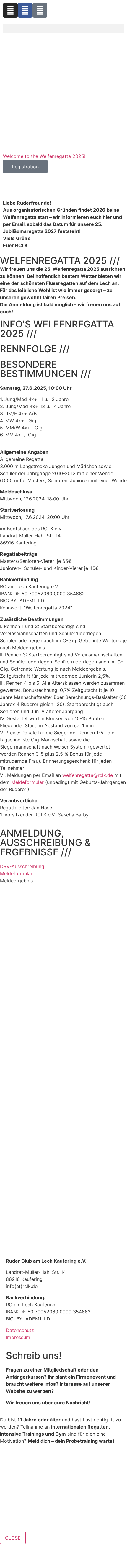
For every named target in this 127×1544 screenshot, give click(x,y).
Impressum (18, 1337)
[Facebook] (25, 10)
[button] (63, 28)
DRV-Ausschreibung (22, 866)
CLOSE (13, 1538)
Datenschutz (20, 1330)
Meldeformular (16, 873)
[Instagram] (10, 10)
